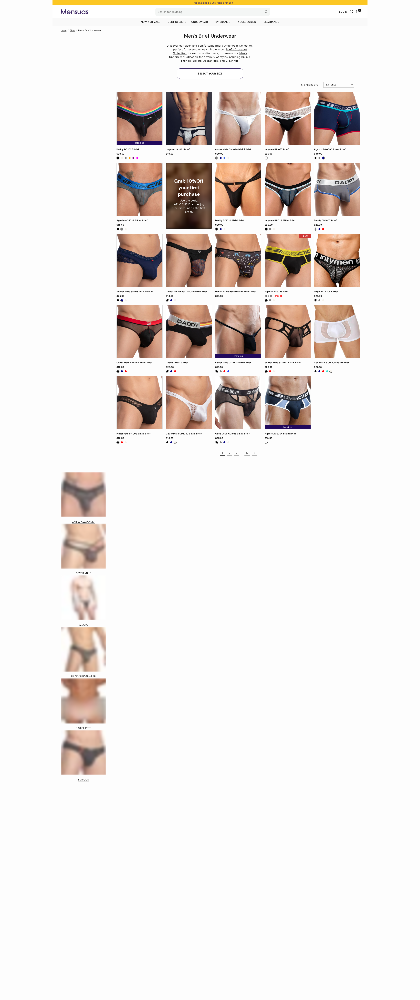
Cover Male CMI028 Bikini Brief (233, 149)
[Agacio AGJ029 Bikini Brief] (139, 189)
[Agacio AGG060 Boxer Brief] (337, 118)
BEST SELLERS (177, 21)
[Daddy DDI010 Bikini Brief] (238, 189)
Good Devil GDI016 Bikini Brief (232, 434)
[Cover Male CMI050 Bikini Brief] (189, 402)
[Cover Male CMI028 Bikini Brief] (238, 118)
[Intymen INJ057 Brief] (288, 118)
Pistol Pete (83, 728)
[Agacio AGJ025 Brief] (288, 260)
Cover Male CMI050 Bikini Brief (184, 434)
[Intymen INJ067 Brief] (337, 260)
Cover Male (83, 573)
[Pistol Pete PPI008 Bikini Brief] (139, 402)
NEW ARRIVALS (150, 21)
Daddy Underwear (83, 676)
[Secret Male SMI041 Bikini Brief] (288, 331)
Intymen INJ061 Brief (178, 149)
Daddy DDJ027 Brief (127, 149)
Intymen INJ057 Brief (277, 149)
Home (63, 30)
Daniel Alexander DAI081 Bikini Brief (186, 292)
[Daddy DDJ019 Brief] (189, 331)
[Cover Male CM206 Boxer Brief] (337, 331)
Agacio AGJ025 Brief (276, 292)
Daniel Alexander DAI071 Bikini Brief (235, 292)
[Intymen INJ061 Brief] (189, 118)
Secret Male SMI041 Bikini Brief (283, 363)
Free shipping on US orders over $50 (212, 2)
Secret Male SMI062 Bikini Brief (134, 292)
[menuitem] (151, 22)
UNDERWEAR (199, 21)
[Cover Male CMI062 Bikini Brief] (139, 331)
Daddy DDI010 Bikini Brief (229, 220)
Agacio (83, 624)
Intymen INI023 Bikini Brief (280, 220)
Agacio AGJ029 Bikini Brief (131, 220)
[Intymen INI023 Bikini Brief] (288, 189)
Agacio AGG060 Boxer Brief (330, 149)
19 (247, 452)
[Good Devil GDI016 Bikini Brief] (238, 402)
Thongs (186, 60)
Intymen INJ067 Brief (326, 292)
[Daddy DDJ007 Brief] (337, 189)
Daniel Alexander (83, 521)
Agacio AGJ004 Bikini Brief (280, 434)
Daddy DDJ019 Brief (177, 363)
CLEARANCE (271, 21)
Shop (72, 30)
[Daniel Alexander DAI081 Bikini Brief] (189, 260)
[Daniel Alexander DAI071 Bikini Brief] (238, 260)
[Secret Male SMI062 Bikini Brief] (139, 260)
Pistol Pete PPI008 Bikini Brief (133, 434)
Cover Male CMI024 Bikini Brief (233, 363)
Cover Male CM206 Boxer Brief (331, 363)
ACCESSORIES (247, 21)
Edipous (83, 779)
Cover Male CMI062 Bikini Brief (134, 363)
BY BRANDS (223, 21)
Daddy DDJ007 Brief (325, 220)
